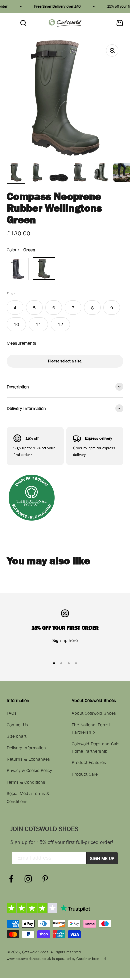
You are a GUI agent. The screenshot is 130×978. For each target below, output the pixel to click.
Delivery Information (26, 747)
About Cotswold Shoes (94, 713)
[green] (44, 268)
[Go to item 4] (80, 173)
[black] (18, 269)
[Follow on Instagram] (28, 878)
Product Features (89, 762)
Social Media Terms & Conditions (28, 797)
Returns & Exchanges (28, 759)
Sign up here (65, 640)
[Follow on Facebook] (11, 878)
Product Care (85, 774)
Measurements (21, 343)
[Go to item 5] (101, 173)
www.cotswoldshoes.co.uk (29, 958)
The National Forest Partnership (91, 728)
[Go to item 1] (16, 173)
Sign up (19, 448)
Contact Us (17, 724)
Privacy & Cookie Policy (29, 770)
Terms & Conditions (26, 782)
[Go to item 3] (58, 173)
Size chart (16, 736)
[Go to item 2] (37, 173)
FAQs (12, 713)
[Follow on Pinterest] (45, 878)
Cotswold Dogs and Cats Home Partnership (96, 747)
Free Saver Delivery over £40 (55, 6)
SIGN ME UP (102, 858)
